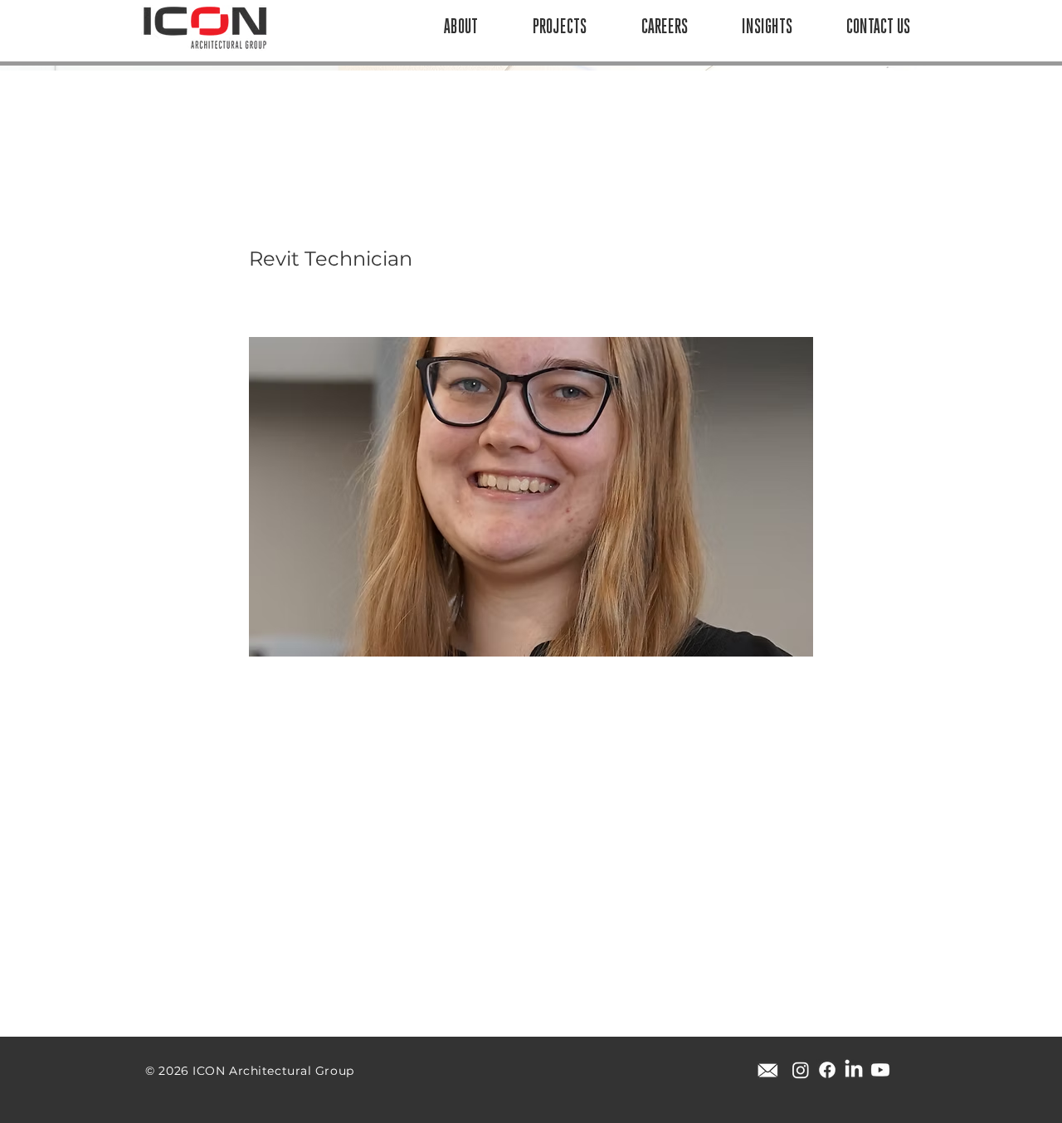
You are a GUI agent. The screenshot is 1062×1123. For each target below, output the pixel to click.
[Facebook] (827, 1070)
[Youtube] (880, 1070)
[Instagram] (800, 1070)
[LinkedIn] (854, 1070)
